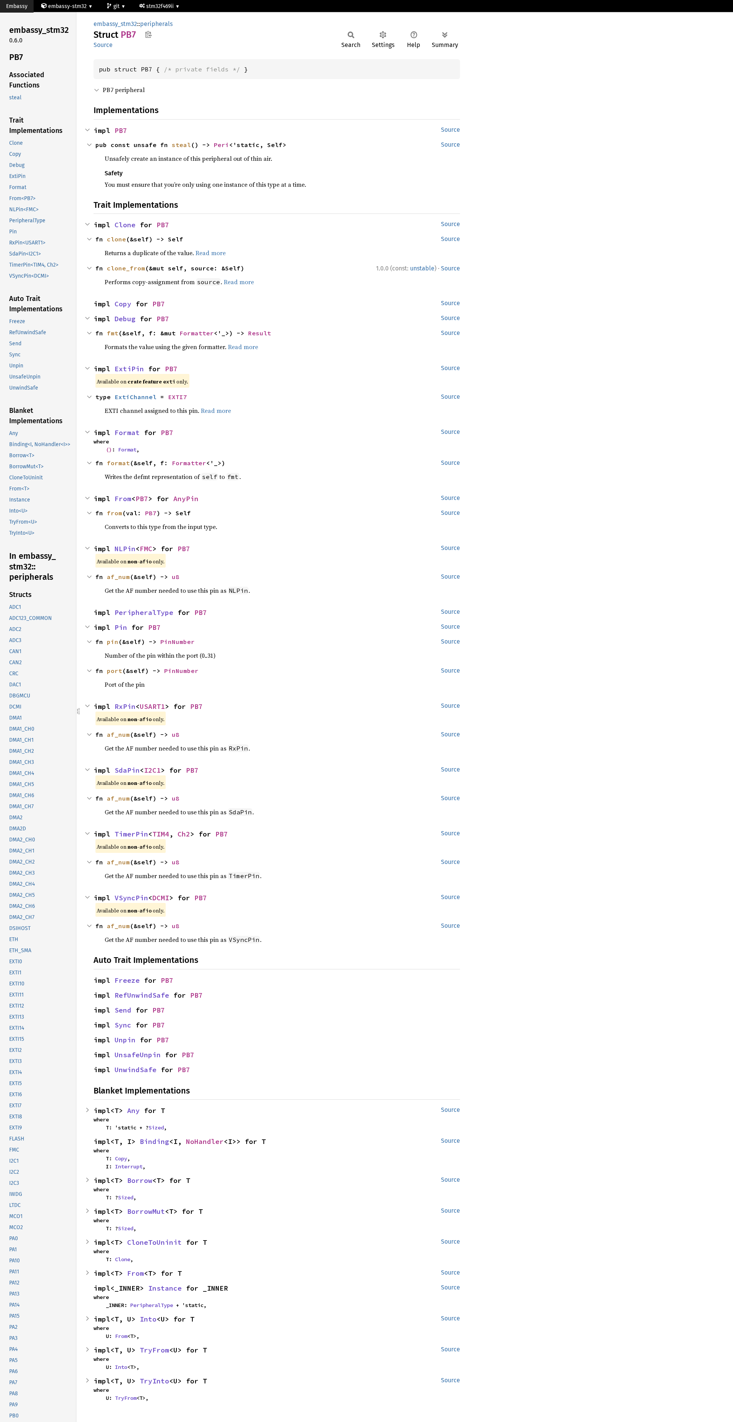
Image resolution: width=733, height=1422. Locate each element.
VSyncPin (131, 897)
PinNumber (177, 641)
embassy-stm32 (67, 6)
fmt (112, 333)
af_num (118, 577)
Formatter (196, 333)
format (118, 463)
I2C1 (152, 770)
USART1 (152, 706)
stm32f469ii (160, 6)
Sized (156, 1127)
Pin (121, 627)
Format (127, 432)
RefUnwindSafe (142, 995)
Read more (210, 253)
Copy (123, 303)
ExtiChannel (136, 397)
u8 (175, 577)
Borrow (139, 1180)
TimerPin (131, 834)
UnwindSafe (136, 1069)
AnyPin (186, 498)
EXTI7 (177, 397)
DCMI (160, 897)
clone (116, 239)
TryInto (154, 1381)
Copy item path (148, 34)
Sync (123, 1025)
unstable (422, 268)
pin (112, 641)
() (109, 449)
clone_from (126, 268)
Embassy (16, 6)
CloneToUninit (154, 1242)
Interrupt (128, 1166)
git (117, 6)
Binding (154, 1141)
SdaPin (127, 770)
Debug (125, 318)
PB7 (121, 130)
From (123, 498)
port (114, 671)
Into (148, 1319)
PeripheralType (144, 612)
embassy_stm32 (115, 24)
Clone (125, 224)
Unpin (125, 1039)
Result (259, 333)
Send (123, 1010)
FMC (146, 548)
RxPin (125, 706)
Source (103, 45)
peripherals (156, 24)
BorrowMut (146, 1211)
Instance (165, 1288)
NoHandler (205, 1141)
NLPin (125, 548)
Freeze (127, 980)
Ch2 (184, 834)
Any (133, 1110)
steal (181, 145)
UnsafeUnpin (138, 1054)
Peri (221, 145)
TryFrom (154, 1350)
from (114, 513)
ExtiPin (129, 368)
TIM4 (160, 834)
